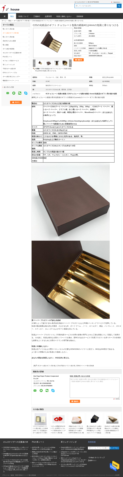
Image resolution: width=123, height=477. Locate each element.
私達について (23, 16)
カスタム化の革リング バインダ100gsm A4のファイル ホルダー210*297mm (74, 465)
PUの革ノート (7, 57)
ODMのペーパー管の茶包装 (85, 366)
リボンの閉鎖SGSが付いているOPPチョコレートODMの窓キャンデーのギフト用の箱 (58, 429)
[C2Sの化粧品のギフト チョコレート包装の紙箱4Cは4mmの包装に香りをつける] (52, 41)
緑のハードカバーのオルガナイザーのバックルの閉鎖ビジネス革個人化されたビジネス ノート (44, 464)
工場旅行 (36, 16)
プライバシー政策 (8, 475)
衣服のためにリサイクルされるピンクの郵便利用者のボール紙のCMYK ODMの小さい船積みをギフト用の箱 (76, 430)
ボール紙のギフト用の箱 (22, 21)
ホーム (4, 21)
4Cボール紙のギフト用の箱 (46, 366)
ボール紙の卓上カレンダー (11, 76)
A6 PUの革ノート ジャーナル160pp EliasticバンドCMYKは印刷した (43, 448)
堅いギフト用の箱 (8, 29)
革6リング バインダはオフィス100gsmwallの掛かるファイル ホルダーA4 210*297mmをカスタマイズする (73, 460)
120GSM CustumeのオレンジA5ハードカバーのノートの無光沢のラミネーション (16, 449)
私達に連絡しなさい (64, 16)
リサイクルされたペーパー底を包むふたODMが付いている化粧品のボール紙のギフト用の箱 (40, 430)
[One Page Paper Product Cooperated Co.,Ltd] (10, 8)
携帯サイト (93, 460)
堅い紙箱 (6, 45)
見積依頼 (79, 16)
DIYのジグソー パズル (10, 72)
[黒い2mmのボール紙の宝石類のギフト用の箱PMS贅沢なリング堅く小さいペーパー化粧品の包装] (94, 419)
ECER (117, 475)
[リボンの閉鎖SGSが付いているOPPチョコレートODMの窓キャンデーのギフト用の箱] (58, 419)
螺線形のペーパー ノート (11, 80)
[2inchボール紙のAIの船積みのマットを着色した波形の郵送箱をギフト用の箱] (112, 419)
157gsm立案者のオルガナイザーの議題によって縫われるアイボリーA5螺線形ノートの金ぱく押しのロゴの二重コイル (16, 468)
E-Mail (91, 457)
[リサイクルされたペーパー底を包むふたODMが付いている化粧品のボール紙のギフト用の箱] (40, 419)
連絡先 (79, 60)
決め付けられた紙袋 (9, 41)
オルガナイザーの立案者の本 (12, 53)
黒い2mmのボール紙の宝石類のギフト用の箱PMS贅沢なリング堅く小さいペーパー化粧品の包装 (94, 430)
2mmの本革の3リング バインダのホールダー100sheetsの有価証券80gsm (73, 448)
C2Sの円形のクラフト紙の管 (65, 366)
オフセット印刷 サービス (11, 61)
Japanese (116, 2)
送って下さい (114, 448)
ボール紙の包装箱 (8, 49)
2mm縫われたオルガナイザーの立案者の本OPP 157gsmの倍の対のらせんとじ (15, 455)
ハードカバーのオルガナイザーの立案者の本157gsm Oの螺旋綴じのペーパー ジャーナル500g (16, 461)
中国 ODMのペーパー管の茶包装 (25, 475)
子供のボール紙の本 (9, 68)
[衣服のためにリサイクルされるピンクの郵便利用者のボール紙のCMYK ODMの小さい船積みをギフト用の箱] (76, 419)
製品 (12, 16)
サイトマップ (100, 457)
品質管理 (48, 16)
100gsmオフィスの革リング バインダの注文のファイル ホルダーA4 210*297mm (74, 453)
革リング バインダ (9, 65)
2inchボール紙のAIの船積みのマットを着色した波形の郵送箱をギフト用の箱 (112, 429)
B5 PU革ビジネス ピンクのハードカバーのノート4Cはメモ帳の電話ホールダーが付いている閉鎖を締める (44, 458)
